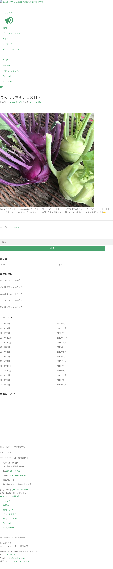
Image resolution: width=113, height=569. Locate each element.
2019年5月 (61, 351)
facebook (7, 76)
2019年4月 (5, 356)
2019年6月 (5, 351)
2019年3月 (61, 356)
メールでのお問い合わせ (12, 496)
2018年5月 (61, 379)
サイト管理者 (36, 102)
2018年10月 (5, 370)
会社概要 (7, 65)
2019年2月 (5, 361)
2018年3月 (61, 384)
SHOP (5, 60)
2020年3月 (61, 328)
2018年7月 (61, 375)
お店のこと (8, 505)
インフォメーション (11, 33)
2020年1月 (61, 333)
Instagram (7, 81)
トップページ (8, 12)
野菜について (9, 518)
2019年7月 (61, 347)
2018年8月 (5, 375)
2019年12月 (5, 337)
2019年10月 (5, 342)
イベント (8, 38)
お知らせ (7, 28)
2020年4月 (5, 328)
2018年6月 (5, 379)
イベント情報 (9, 514)
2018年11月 (62, 365)
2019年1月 (61, 361)
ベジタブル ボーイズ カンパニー (23, 561)
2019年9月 (61, 342)
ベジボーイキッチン (11, 71)
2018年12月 (5, 365)
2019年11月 (62, 337)
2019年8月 (5, 347)
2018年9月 (61, 370)
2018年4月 (5, 384)
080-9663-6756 (13, 471)
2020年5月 (61, 323)
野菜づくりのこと (12, 49)
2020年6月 (5, 323)
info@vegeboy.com (17, 475)
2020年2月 (5, 333)
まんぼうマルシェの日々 (11, 280)
